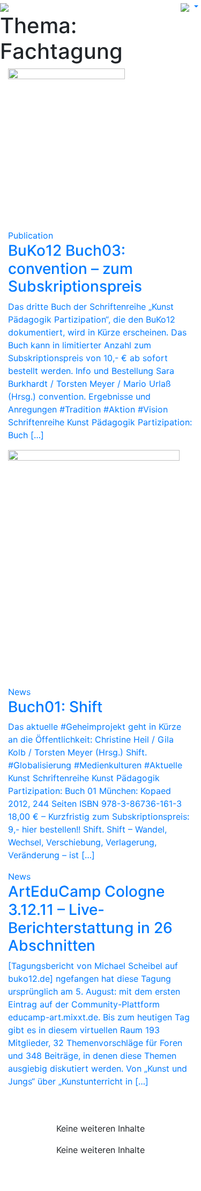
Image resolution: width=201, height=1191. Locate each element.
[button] (189, 6)
